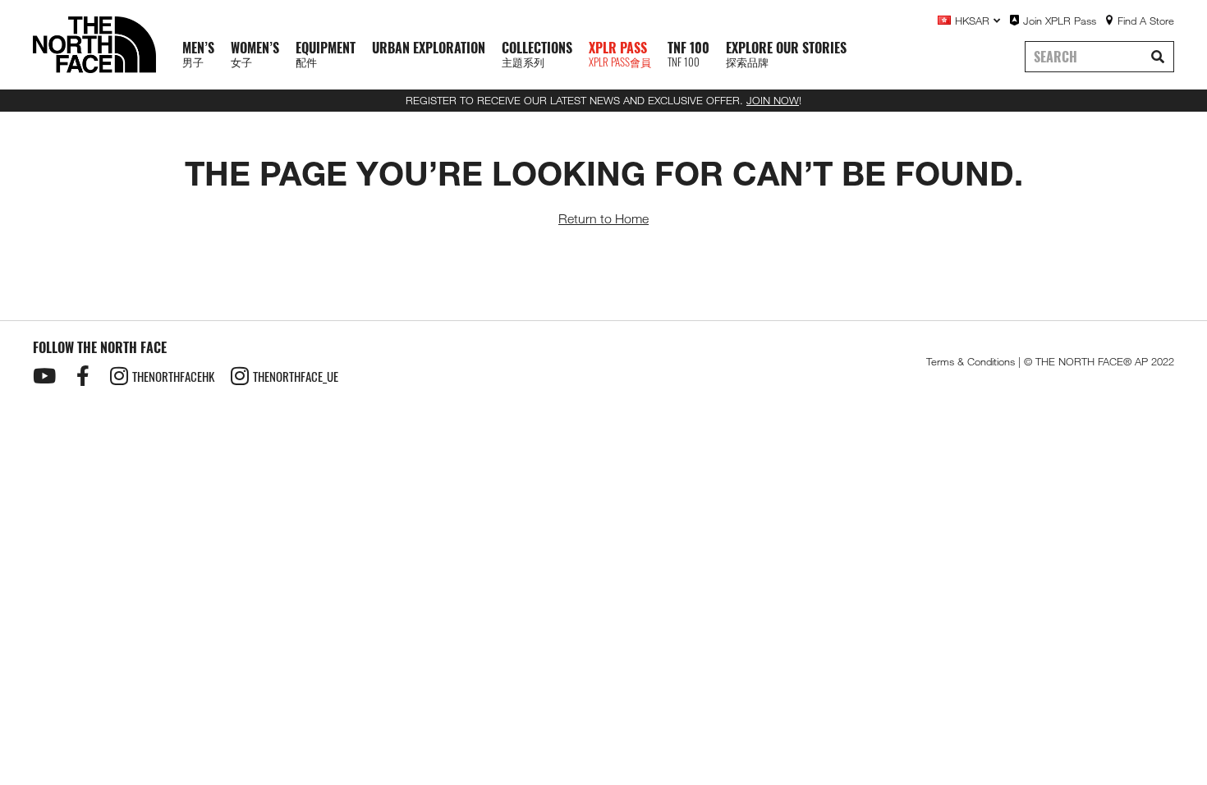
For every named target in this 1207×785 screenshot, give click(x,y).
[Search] (1157, 56)
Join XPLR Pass (1059, 20)
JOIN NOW (772, 100)
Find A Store (1146, 20)
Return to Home (603, 219)
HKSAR (972, 20)
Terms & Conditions (970, 361)
